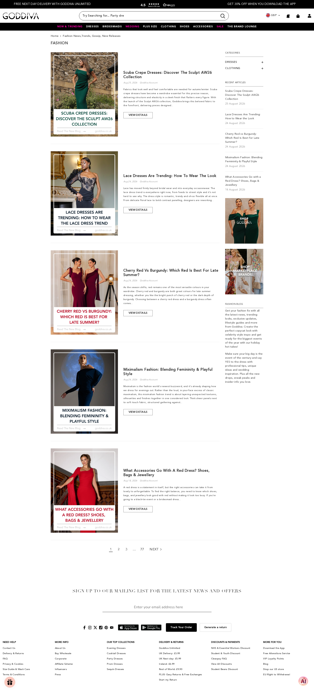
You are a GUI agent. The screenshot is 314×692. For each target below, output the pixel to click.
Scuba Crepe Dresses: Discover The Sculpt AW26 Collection (167, 75)
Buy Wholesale (63, 653)
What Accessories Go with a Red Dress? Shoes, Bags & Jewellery (166, 473)
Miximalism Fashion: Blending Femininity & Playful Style (168, 372)
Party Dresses (115, 658)
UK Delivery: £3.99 (169, 653)
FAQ (5, 658)
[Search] (154, 15)
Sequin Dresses (115, 669)
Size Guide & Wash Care (16, 669)
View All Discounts (221, 664)
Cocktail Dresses (116, 653)
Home (55, 36)
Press (58, 674)
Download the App (274, 648)
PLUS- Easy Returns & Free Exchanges (180, 674)
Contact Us (9, 648)
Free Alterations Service (276, 653)
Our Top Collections (120, 642)
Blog (265, 664)
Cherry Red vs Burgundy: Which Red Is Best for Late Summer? (170, 273)
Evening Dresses (116, 648)
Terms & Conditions (14, 674)
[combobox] (148, 15)
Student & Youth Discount (225, 653)
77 (142, 549)
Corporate (61, 658)
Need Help (9, 642)
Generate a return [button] (215, 627)
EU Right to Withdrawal (276, 674)
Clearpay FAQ (219, 658)
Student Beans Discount (224, 669)
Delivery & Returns (13, 653)
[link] (244, 221)
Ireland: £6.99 (166, 664)
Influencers (61, 669)
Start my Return (168, 679)
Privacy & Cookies (13, 664)
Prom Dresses (115, 664)
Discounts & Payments (225, 642)
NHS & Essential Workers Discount (230, 648)
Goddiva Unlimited (169, 648)
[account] (309, 16)
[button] (157, 5)
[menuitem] (244, 62)
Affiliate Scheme (64, 664)
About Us (60, 648)
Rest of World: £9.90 (170, 669)
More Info (62, 642)
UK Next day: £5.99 (170, 658)
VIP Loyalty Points (273, 658)
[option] (52, 4)
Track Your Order (181, 627)
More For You (272, 642)
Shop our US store (273, 669)
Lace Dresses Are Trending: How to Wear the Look (169, 176)
